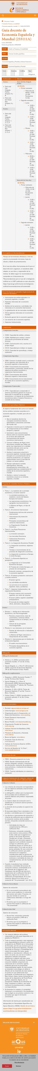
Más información (19, 1062)
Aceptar (7, 1066)
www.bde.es (21, 737)
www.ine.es (9, 730)
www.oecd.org (25, 715)
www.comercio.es (11, 746)
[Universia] (19, 1047)
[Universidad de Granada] (19, 3)
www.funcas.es (10, 741)
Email (22, 86)
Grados (12, 21)
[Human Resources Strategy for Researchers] (19, 1052)
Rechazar (18, 1066)
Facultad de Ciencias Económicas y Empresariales (21, 1035)
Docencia (7, 21)
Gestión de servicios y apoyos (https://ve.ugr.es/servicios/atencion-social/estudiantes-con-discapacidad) (19, 1008)
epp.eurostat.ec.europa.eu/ (20, 708)
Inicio (3, 21)
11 (19, 26)
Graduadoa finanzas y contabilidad (11, 23)
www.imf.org (9, 719)
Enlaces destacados (11, 1022)
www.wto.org (9, 726)
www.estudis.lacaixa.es (12, 750)
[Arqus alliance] (18, 1042)
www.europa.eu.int (22, 711)
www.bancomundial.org (23, 722)
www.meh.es (9, 735)
